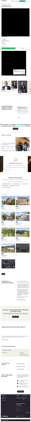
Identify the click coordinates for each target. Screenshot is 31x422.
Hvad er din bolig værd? (5, 420)
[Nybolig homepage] (5, 416)
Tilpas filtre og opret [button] (15, 316)
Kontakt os (22, 48)
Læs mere (17, 416)
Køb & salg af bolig (25, 398)
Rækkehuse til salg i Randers (6, 187)
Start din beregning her (5, 339)
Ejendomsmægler (4, 4)
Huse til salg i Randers (5, 185)
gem (14, 237)
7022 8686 (22, 352)
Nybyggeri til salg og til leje (21, 299)
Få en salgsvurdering (20, 391)
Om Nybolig (18, 395)
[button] (18, 117)
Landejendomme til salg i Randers (14, 185)
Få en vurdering (8, 48)
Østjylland (8, 4)
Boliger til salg (25, 395)
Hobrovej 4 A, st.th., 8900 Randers (25, 355)
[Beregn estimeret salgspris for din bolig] (25, 170)
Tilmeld (28, 412)
